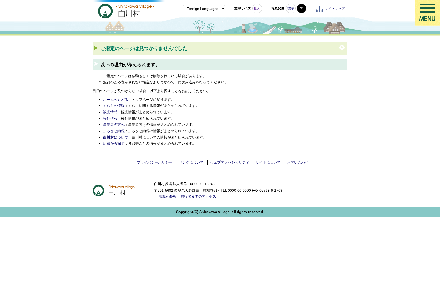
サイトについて (268, 162)
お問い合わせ (297, 162)
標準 (290, 8)
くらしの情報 (114, 106)
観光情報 (110, 112)
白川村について (115, 137)
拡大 (257, 8)
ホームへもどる (115, 99)
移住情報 (110, 118)
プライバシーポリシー (154, 162)
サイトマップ (335, 8)
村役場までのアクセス (198, 196)
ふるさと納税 (114, 131)
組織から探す (114, 143)
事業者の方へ (114, 124)
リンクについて (191, 162)
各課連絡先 (167, 196)
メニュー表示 (427, 13)
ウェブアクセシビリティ (229, 162)
